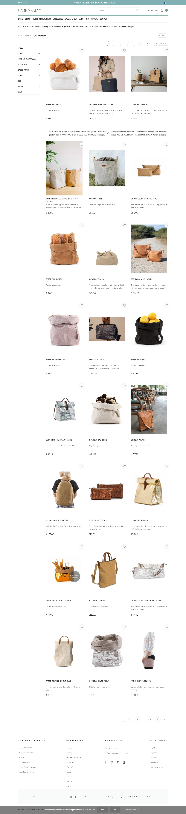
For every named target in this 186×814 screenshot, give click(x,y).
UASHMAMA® (40, 35)
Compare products (157, 767)
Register (153, 747)
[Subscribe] (126, 753)
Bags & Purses (71, 18)
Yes (102, 810)
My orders (154, 752)
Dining (27, 18)
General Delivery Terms (26, 771)
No (115, 810)
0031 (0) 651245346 (40, 796)
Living (20, 18)
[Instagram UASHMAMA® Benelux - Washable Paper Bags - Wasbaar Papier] (111, 762)
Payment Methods (24, 762)
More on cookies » (132, 810)
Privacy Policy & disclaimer (27, 767)
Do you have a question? (26, 752)
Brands (28, 35)
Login (156, 10)
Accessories (58, 18)
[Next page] (147, 43)
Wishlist (150, 10)
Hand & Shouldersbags (42, 18)
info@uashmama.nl (79, 796)
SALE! (20, 91)
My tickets (154, 757)
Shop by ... (94, 18)
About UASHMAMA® (25, 747)
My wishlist (154, 762)
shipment (22, 757)
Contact (103, 18)
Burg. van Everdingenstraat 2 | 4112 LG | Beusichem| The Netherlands (132, 796)
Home (20, 35)
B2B (87, 18)
